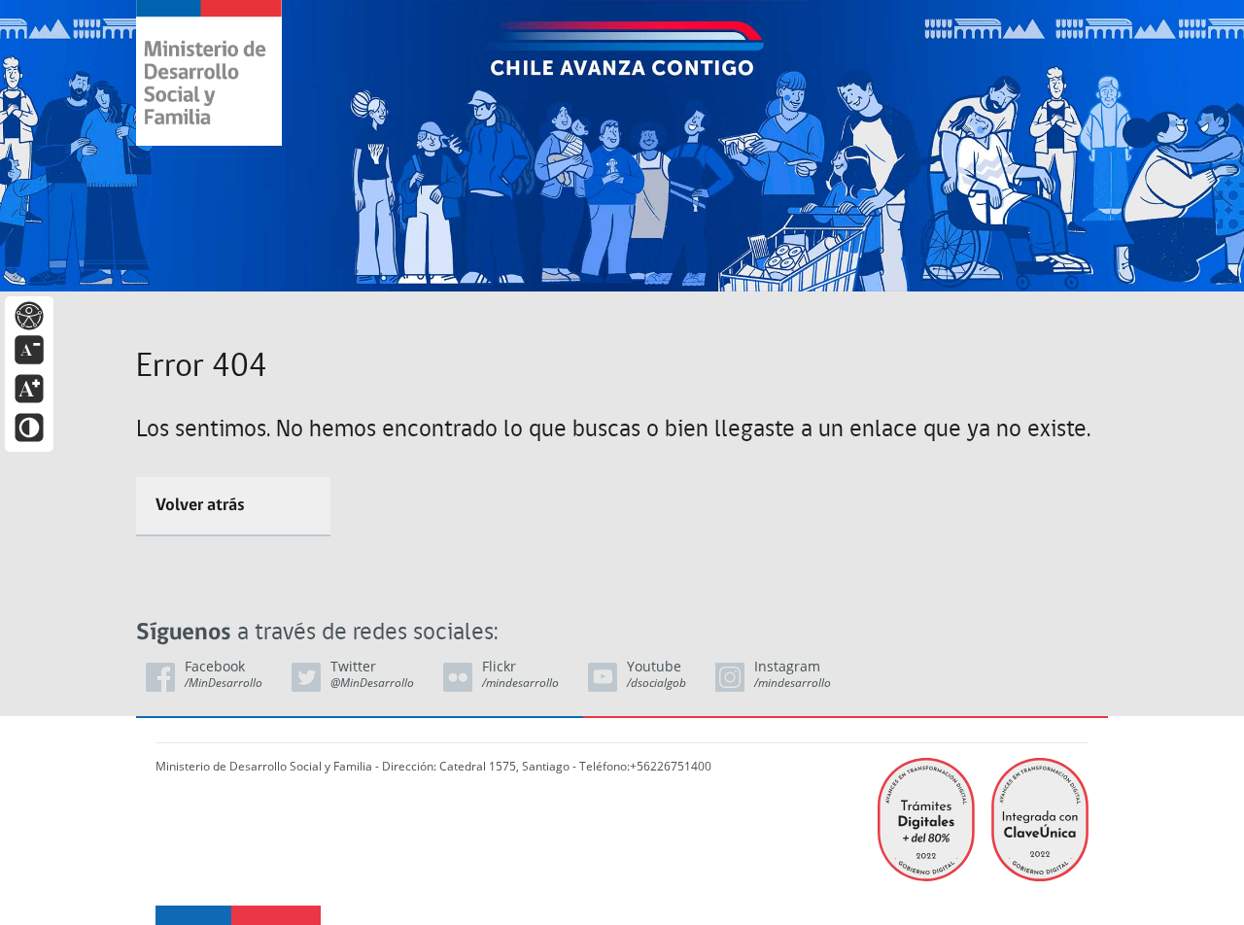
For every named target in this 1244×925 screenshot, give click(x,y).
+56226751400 (670, 766)
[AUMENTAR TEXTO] (29, 387)
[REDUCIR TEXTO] (29, 348)
